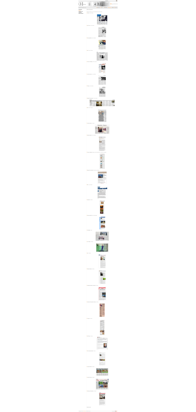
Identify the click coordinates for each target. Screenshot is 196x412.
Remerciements (81, 13)
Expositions (80, 9)
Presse (80, 10)
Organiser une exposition (81, 12)
